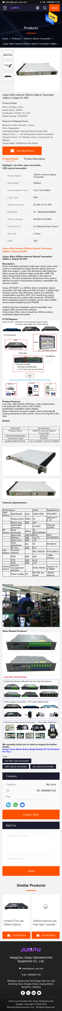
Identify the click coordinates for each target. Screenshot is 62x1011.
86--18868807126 (51, 2)
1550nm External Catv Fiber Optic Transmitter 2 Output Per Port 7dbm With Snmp (16, 923)
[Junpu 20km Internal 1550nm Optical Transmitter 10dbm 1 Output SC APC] (37, 71)
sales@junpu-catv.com (16, 2)
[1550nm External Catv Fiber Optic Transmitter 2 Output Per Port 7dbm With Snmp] (16, 906)
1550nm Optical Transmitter (37, 38)
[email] (22, 805)
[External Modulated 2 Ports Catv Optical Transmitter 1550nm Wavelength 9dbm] (46, 906)
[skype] (8, 805)
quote (54, 8)
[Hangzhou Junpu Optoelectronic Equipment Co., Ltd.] (15, 7)
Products (16, 38)
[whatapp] (15, 805)
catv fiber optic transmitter (17, 761)
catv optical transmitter (43, 766)
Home (5, 38)
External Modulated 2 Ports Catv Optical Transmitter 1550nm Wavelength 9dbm (44, 923)
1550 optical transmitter (16, 766)
